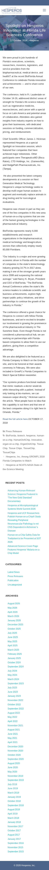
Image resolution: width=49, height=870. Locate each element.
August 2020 (14, 763)
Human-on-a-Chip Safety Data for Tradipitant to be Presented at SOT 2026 (24, 538)
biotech (21, 435)
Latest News (14, 572)
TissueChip (29, 448)
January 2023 (14, 696)
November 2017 (15, 826)
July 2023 (12, 687)
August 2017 (14, 835)
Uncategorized (15, 585)
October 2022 (14, 704)
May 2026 (12, 608)
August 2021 (14, 729)
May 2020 (12, 772)
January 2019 (14, 797)
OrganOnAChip (28, 444)
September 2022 (16, 708)
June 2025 (13, 637)
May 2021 (12, 738)
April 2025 (13, 645)
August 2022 (14, 713)
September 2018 (16, 805)
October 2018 (14, 801)
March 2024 (13, 679)
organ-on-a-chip (11, 444)
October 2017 (14, 830)
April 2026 (13, 612)
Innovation (36, 440)
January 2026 (14, 620)
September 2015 (16, 851)
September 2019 (16, 780)
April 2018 (13, 814)
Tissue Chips (15, 448)
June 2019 (13, 788)
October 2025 (14, 629)
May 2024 (12, 675)
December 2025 (15, 624)
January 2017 (14, 839)
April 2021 (13, 742)
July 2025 (12, 633)
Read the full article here (15, 419)
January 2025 (14, 658)
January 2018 (14, 822)
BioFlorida (11, 435)
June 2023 (13, 692)
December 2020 (15, 746)
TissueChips (9, 452)
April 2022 (13, 721)
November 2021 (15, 725)
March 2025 (13, 650)
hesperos (31, 435)
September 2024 (16, 666)
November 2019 (15, 776)
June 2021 (13, 734)
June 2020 (13, 767)
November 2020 (15, 751)
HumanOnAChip (22, 440)
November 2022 (15, 700)
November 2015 (15, 847)
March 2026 (13, 616)
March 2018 (13, 818)
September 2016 (16, 843)
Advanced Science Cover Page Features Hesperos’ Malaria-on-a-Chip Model (24, 549)
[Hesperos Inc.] (11, 10)
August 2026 (14, 603)
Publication (13, 580)
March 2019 (13, 793)
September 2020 (16, 759)
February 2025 (15, 654)
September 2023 (16, 683)
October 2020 (14, 755)
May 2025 (12, 641)
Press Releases (14, 431)
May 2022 (12, 717)
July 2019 (12, 784)
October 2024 (14, 662)
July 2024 (12, 671)
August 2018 (14, 809)
